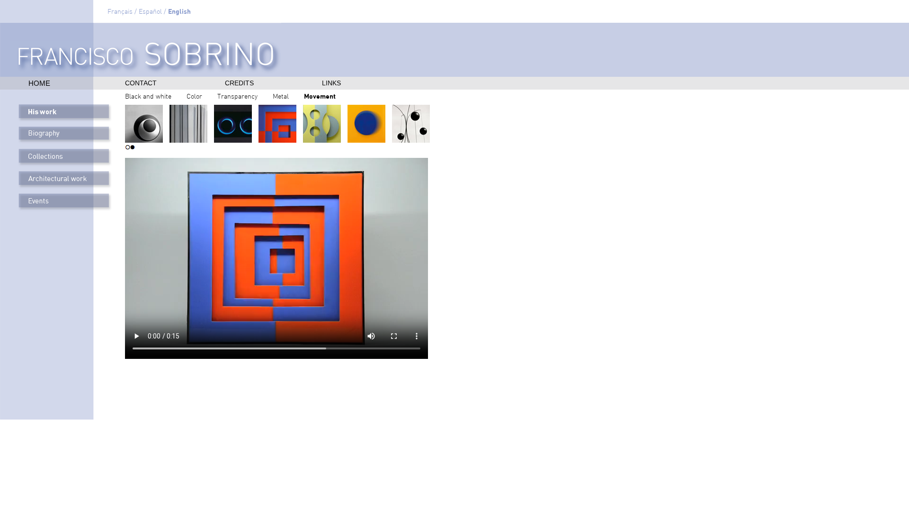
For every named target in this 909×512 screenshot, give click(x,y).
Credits (239, 83)
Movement (320, 96)
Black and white (148, 97)
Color (194, 97)
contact (141, 83)
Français (120, 12)
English (179, 11)
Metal (281, 97)
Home (39, 83)
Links (331, 83)
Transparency (237, 97)
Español (150, 12)
